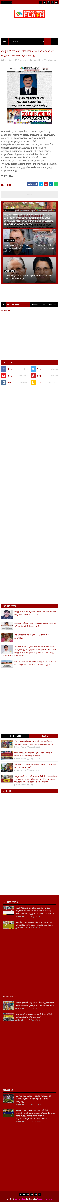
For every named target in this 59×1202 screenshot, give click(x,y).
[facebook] (40, 2)
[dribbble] (48, 2)
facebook (52, 304)
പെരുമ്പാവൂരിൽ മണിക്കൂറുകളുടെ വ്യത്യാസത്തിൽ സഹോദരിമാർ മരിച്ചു (28, 277)
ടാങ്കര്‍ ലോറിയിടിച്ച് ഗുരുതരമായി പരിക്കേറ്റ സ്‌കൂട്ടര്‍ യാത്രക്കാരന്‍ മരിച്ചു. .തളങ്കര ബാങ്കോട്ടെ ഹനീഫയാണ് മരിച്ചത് (29, 247)
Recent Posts (15, 736)
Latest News (38, 60)
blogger (35, 304)
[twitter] (44, 2)
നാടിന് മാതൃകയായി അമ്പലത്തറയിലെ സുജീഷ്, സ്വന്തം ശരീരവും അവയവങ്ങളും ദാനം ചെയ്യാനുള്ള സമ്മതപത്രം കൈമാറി (34, 910)
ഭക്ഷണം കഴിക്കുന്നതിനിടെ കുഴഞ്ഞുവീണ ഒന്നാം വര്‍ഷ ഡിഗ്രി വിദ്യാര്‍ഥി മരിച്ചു (34, 624)
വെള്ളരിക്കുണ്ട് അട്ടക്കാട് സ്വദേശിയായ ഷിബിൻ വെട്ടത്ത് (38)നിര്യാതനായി (35, 613)
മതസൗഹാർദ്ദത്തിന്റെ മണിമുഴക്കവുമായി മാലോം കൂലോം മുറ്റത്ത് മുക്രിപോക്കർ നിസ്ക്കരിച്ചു (33, 1098)
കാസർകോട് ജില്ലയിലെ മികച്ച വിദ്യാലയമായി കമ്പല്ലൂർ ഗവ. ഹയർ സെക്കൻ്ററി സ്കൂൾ (35, 663)
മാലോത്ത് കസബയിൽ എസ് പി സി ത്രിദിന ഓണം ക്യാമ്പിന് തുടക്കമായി (33, 754)
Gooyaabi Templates (44, 1199)
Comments (43, 736)
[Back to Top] (39, 1194)
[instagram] (52, 2)
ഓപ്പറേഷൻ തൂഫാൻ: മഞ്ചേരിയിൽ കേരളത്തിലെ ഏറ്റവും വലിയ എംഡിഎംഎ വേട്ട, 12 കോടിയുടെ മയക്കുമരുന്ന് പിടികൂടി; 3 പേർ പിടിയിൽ (35, 778)
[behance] (56, 2)
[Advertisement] (29, 419)
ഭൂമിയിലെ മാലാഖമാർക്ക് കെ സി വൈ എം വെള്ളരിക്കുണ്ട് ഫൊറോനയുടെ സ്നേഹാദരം (34, 923)
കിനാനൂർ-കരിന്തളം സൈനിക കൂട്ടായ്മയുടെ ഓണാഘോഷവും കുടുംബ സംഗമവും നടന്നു (33, 742)
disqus (43, 304)
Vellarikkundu (50, 60)
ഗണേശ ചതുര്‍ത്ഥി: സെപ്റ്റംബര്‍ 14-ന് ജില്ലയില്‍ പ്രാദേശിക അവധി (35, 766)
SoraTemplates (20, 1199)
